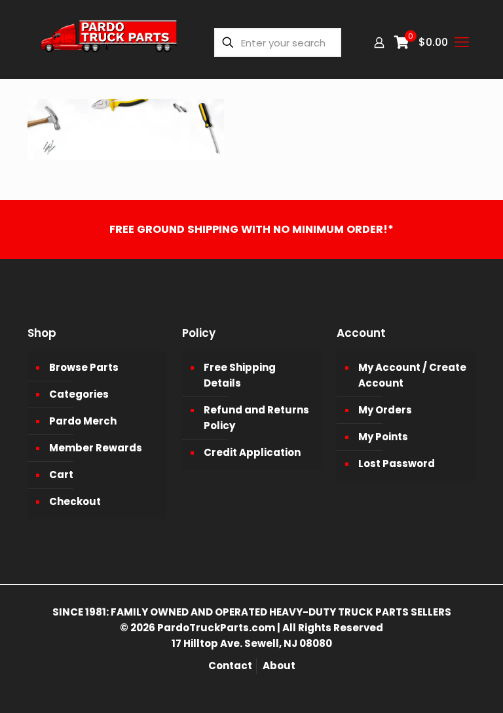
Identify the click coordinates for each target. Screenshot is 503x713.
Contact (230, 665)
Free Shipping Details (240, 375)
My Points (383, 436)
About (279, 665)
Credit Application (252, 452)
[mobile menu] (462, 42)
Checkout (75, 501)
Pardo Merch (83, 421)
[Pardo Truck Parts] (109, 42)
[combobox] (277, 42)
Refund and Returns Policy (256, 417)
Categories (79, 394)
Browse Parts (84, 367)
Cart (61, 474)
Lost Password (396, 463)
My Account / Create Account (412, 375)
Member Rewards (95, 448)
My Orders (385, 410)
